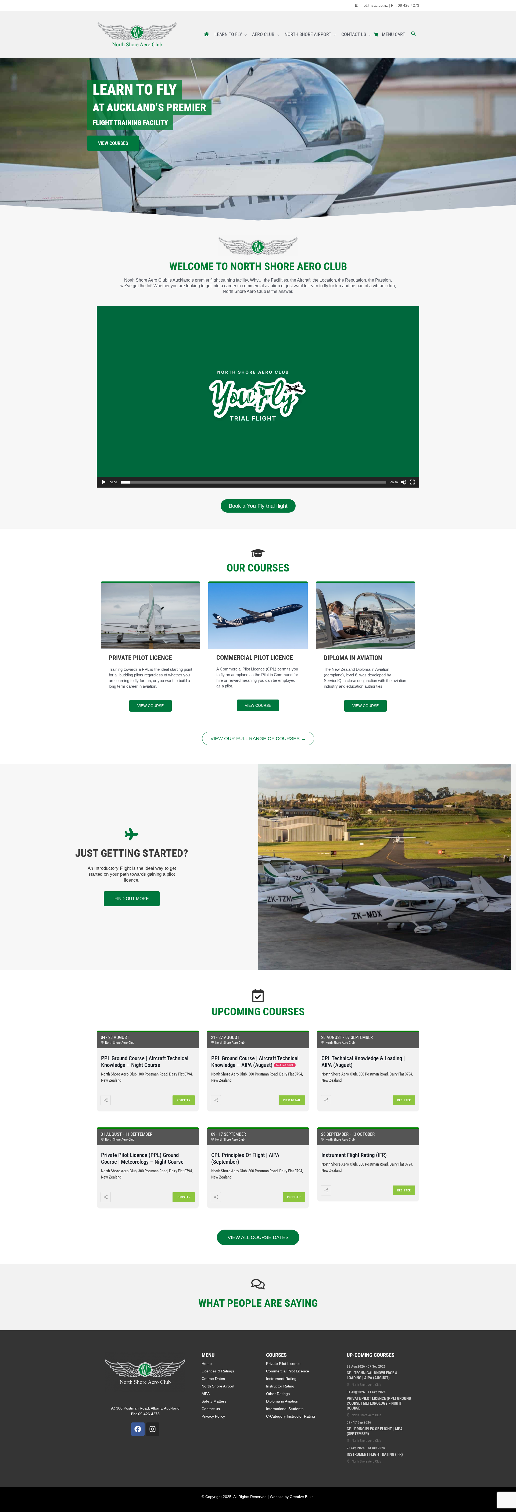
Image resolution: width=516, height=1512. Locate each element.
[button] (258, 397)
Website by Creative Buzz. (292, 1497)
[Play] (103, 482)
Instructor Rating (280, 1386)
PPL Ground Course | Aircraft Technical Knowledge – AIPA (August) (255, 1061)
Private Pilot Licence (283, 1363)
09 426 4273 (145, 1414)
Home (207, 1363)
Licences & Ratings (218, 1371)
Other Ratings (278, 1394)
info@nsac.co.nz (374, 5)
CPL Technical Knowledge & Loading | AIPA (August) (372, 1375)
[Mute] (403, 482)
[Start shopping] (376, 34)
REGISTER (184, 1100)
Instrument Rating (281, 1378)
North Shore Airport (218, 1386)
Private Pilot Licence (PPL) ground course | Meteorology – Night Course (142, 1158)
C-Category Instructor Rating (290, 1416)
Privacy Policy (213, 1416)
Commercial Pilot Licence (287, 1371)
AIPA (206, 1394)
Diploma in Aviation (282, 1401)
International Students (284, 1409)
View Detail (292, 1100)
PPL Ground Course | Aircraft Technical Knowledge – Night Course (144, 1061)
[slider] (253, 482)
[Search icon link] (413, 34)
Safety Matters (214, 1401)
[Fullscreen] (412, 482)
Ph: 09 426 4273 (405, 5)
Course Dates (213, 1378)
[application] (258, 397)
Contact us (211, 1409)
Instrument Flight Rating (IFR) (354, 1155)
